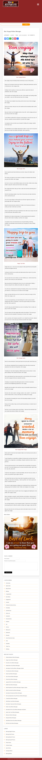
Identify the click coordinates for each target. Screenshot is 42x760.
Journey (12, 35)
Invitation (7, 621)
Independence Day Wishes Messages (13, 665)
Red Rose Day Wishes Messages (12, 723)
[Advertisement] (21, 15)
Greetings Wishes (9, 750)
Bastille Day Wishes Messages (11, 684)
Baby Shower (8, 588)
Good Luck (8, 613)
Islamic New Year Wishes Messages (12, 712)
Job (6, 624)
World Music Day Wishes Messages (12, 701)
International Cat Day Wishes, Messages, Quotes (15, 668)
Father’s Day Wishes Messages (11, 706)
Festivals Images (9, 745)
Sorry (7, 640)
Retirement (8, 632)
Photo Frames (8, 742)
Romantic (7, 635)
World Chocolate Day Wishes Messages (13, 690)
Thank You (8, 646)
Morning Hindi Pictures (10, 734)
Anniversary (8, 583)
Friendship (8, 607)
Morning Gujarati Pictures (10, 739)
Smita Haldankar (23, 35)
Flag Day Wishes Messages (11, 717)
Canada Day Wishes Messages (11, 698)
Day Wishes (8, 596)
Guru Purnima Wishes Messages (12, 676)
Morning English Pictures (10, 731)
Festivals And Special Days (11, 605)
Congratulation (8, 594)
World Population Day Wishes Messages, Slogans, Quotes (16, 687)
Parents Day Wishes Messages (11, 679)
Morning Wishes (9, 753)
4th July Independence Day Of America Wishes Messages (16, 695)
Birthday (7, 591)
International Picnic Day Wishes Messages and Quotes (16, 709)
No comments (31, 35)
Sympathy (8, 643)
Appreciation (8, 585)
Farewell (7, 602)
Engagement (8, 599)
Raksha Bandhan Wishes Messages (12, 657)
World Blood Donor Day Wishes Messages (13, 720)
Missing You (8, 629)
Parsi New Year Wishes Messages (12, 662)
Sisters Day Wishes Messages (11, 673)
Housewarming (8, 618)
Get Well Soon (8, 610)
